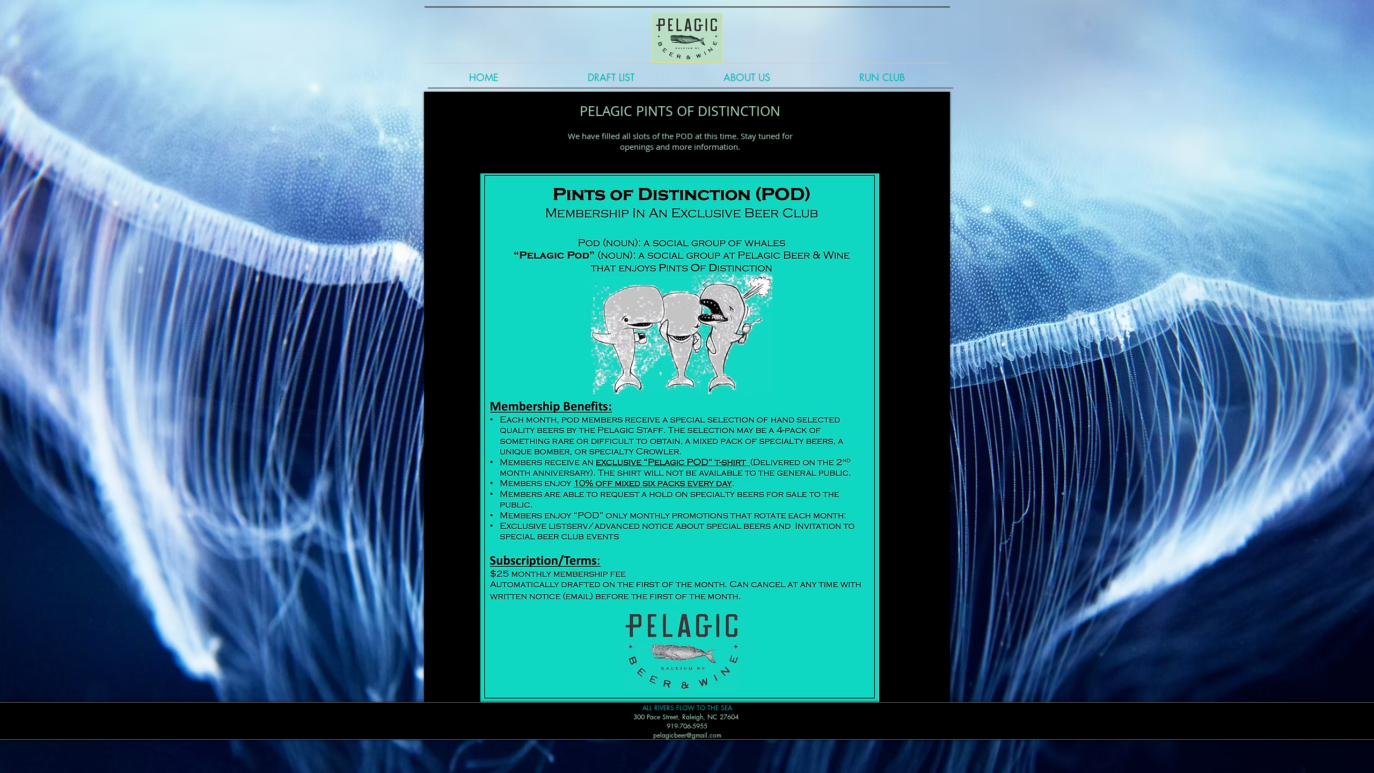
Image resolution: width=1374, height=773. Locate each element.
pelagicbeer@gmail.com (687, 735)
